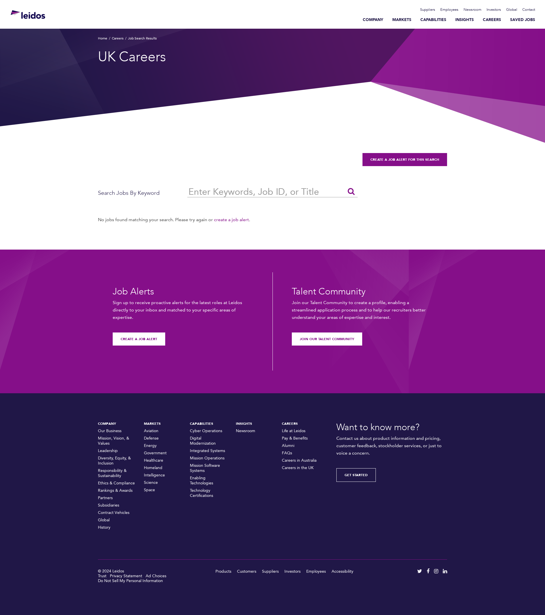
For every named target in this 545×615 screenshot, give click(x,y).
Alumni (288, 445)
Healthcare (153, 460)
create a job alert (231, 219)
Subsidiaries (108, 505)
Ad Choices (156, 576)
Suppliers (427, 9)
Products (223, 571)
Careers (492, 19)
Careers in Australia (299, 460)
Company (373, 19)
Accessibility (342, 571)
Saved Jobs (522, 19)
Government (155, 453)
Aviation (151, 430)
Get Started (356, 475)
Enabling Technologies (201, 481)
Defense (151, 438)
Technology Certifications (201, 493)
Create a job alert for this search (404, 160)
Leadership (108, 450)
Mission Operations (207, 458)
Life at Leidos (293, 430)
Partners (105, 497)
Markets (401, 19)
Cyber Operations (206, 430)
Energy (150, 445)
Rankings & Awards (115, 490)
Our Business (109, 430)
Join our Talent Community (327, 339)
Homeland (153, 467)
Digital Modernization (203, 441)
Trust (102, 576)
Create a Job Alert (139, 339)
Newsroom (472, 9)
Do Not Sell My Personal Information (130, 580)
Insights (464, 19)
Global (511, 9)
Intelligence (154, 475)
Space (149, 490)
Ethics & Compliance (116, 483)
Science (151, 482)
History (104, 527)
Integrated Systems (207, 450)
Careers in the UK (298, 467)
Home (102, 38)
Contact (528, 9)
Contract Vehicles (113, 512)
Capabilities (433, 19)
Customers (246, 571)
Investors (494, 9)
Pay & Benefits (295, 438)
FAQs (287, 453)
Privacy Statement (126, 576)
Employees (449, 9)
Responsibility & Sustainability (112, 473)
